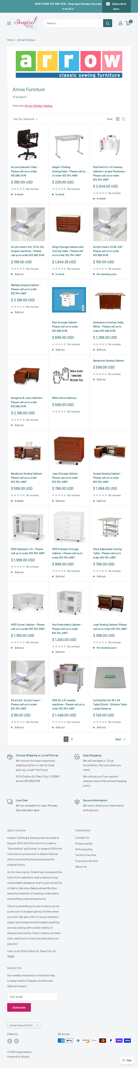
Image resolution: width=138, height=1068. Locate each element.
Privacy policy (84, 843)
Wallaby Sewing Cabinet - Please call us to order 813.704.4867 (26, 289)
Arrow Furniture (26, 39)
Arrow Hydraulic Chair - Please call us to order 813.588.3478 (25, 171)
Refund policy (84, 849)
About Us (81, 866)
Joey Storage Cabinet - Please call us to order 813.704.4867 (65, 478)
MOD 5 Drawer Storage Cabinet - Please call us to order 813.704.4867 (67, 553)
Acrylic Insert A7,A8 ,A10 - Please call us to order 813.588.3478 (108, 251)
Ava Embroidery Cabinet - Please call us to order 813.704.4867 (67, 629)
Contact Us (82, 837)
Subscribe (19, 1007)
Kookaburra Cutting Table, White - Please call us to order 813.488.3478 (108, 326)
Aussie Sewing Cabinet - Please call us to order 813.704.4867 (107, 478)
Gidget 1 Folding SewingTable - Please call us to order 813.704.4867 (69, 171)
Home (10, 39)
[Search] (107, 23)
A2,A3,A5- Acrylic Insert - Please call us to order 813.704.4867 (26, 704)
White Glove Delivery (64, 397)
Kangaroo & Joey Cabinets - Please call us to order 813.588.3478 (27, 402)
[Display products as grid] (117, 119)
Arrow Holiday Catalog (38, 105)
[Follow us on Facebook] (9, 1040)
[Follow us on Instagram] (16, 1040)
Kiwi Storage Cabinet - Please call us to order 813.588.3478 (65, 326)
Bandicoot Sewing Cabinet (108, 360)
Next (118, 739)
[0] (128, 23)
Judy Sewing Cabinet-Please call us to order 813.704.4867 (110, 626)
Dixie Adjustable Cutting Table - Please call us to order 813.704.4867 (107, 553)
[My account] (120, 23)
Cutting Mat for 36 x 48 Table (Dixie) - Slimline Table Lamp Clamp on (110, 704)
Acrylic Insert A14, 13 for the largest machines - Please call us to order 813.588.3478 (27, 251)
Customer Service (86, 860)
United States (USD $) (20, 1025)
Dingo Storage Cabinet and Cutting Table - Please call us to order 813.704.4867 (67, 251)
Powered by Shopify (18, 1056)
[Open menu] (9, 23)
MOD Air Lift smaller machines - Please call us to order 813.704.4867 (68, 704)
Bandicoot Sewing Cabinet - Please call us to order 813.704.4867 (27, 478)
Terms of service (85, 855)
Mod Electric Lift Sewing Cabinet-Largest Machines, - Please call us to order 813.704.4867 (110, 173)
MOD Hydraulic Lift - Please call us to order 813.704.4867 (28, 551)
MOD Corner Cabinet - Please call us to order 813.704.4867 (28, 626)
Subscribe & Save (119, 6)
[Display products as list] (123, 119)
